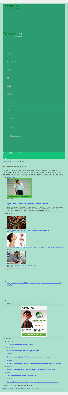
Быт (8, 78)
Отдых (9, 70)
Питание (9, 94)
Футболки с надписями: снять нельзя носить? (28, 204)
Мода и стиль (11, 62)
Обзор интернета (15, 136)
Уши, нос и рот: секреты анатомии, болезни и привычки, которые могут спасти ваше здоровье (35, 247)
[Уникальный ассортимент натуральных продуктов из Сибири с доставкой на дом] (16, 300)
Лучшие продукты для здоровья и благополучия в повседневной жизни (28, 230)
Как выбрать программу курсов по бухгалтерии (21, 265)
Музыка (12, 127)
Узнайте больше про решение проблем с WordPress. (21, 388)
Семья (9, 86)
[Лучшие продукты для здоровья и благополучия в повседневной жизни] (16, 228)
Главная (6, 161)
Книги (12, 118)
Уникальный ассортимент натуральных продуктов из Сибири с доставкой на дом (31, 302)
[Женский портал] (11, 8)
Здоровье (10, 53)
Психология (11, 102)
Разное (9, 110)
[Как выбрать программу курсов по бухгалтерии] (16, 263)
